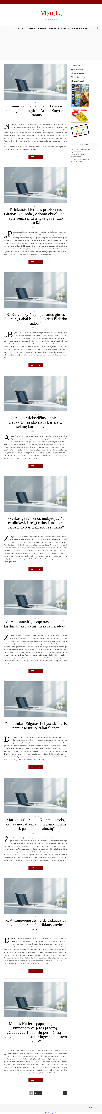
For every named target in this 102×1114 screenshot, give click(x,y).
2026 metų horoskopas (59, 28)
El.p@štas (7, 2)
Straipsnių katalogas (78, 154)
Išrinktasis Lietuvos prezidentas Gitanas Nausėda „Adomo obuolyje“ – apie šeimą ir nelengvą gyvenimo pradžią (35, 216)
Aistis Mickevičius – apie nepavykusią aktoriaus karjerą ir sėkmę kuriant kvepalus (35, 422)
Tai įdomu (19, 28)
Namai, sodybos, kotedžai (80, 159)
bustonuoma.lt (76, 157)
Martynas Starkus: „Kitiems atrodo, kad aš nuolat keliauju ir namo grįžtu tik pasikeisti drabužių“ (36, 824)
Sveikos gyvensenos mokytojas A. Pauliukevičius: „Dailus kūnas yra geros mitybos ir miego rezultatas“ (35, 522)
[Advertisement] (51, 45)
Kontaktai (15, 2)
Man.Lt (51, 13)
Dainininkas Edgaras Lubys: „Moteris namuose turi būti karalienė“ (36, 725)
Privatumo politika (51, 1113)
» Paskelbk (23, 2)
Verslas (31, 28)
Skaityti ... (36, 157)
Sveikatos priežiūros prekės (80, 149)
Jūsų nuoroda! (78, 161)
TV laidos (36, 103)
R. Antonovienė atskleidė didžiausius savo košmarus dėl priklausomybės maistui (35, 924)
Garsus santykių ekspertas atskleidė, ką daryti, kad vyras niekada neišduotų (35, 624)
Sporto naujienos (79, 28)
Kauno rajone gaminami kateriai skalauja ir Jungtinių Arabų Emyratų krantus (36, 110)
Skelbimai (42, 28)
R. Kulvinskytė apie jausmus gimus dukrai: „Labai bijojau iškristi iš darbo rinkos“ (35, 318)
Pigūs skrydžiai (76, 152)
